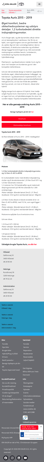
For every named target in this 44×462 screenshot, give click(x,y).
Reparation (27, 350)
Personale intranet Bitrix (11, 428)
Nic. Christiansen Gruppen (27, 442)
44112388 (31, 412)
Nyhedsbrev (28, 399)
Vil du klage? (7, 396)
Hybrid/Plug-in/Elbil (10, 354)
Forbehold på (28, 406)
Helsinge (6, 269)
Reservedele (28, 357)
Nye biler (5, 347)
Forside (5, 344)
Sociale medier (29, 402)
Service (26, 347)
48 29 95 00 (7, 262)
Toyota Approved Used (11, 370)
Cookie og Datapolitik (10, 393)
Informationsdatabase (31, 396)
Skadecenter (28, 354)
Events (25, 393)
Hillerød (6, 252)
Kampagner (27, 386)
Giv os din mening (9, 383)
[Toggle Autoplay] (40, 142)
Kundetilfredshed (8, 386)
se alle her (32, 244)
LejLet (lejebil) (28, 360)
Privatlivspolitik (8, 389)
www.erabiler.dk (29, 409)
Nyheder (26, 389)
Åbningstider (28, 383)
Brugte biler (6, 350)
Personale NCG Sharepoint (12, 433)
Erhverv (5, 357)
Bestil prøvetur (8, 360)
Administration (9, 286)
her (32, 112)
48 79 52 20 (7, 279)
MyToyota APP (7, 438)
